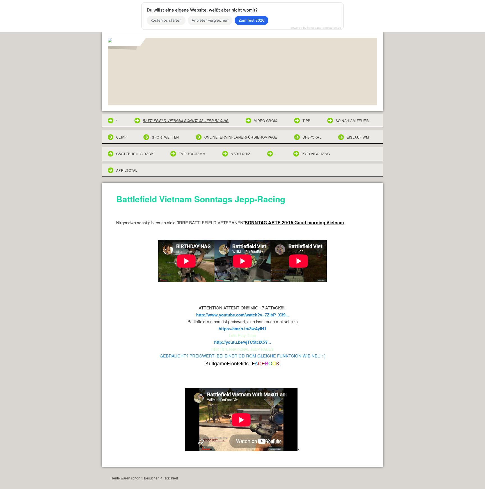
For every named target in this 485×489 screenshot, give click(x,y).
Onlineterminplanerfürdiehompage (240, 137)
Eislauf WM (358, 137)
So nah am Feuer (352, 120)
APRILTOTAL (127, 170)
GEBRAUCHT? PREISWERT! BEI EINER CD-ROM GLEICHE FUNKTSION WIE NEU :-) (243, 356)
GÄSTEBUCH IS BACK (135, 153)
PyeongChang (316, 153)
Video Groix (265, 120)
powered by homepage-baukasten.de (315, 27)
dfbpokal (312, 137)
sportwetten (165, 137)
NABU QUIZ (240, 153)
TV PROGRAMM (192, 153)
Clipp (121, 137)
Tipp (306, 120)
